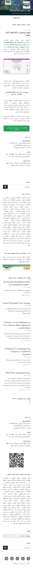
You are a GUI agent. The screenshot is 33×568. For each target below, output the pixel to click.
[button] (16, 128)
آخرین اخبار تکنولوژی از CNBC (20, 398)
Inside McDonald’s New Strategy (16, 303)
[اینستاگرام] (17, 558)
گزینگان (15, 17)
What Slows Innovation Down (18, 373)
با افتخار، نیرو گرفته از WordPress (21, 563)
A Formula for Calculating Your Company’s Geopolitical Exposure (17, 351)
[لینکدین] (12, 558)
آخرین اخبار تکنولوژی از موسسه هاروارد (18, 277)
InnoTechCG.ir (20, 11)
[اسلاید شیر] (6, 558)
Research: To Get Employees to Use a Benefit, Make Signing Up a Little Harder (16, 325)
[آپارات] (23, 558)
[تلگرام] (28, 558)
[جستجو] (5, 187)
